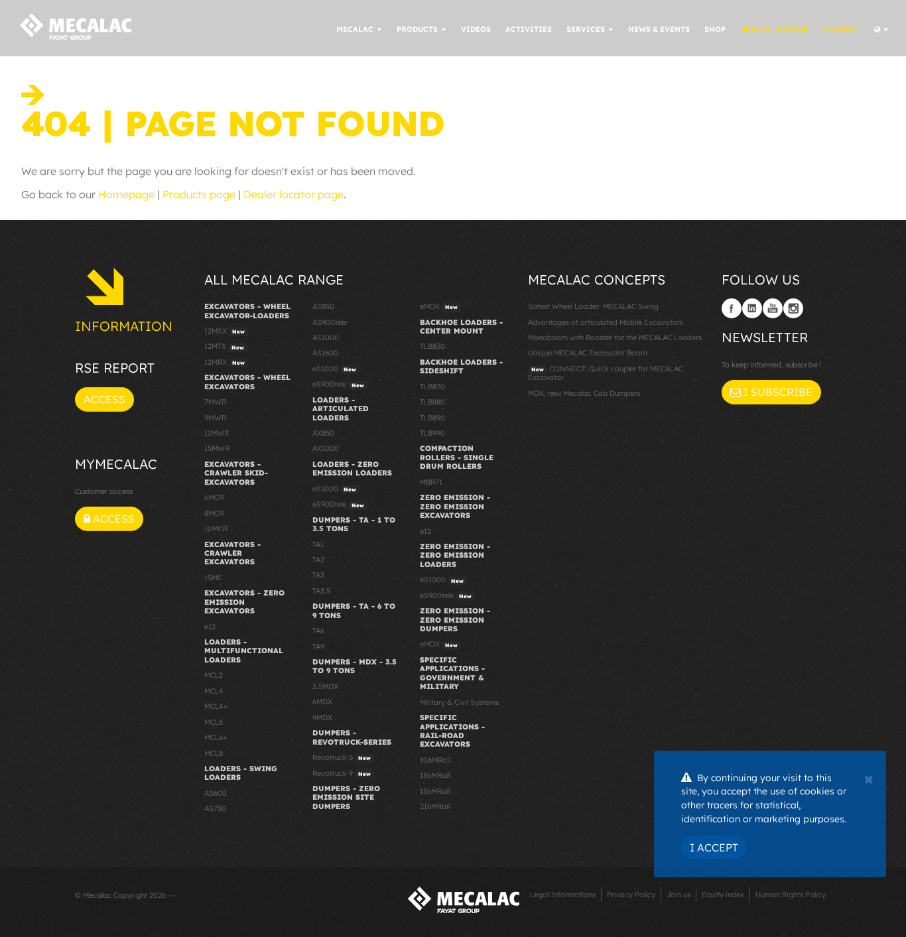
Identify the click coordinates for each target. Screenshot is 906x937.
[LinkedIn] (752, 308)
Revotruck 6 (341, 757)
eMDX (439, 306)
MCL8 (213, 753)
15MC (213, 577)
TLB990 (432, 433)
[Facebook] (732, 308)
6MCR (214, 497)
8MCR (214, 513)
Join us (678, 894)
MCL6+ (215, 737)
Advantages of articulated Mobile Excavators (605, 322)
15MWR (216, 448)
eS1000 (334, 368)
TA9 (318, 646)
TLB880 (432, 401)
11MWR (216, 433)
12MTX (224, 346)
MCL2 (213, 675)
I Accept (714, 847)
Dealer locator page (293, 194)
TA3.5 (321, 590)
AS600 (215, 793)
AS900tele (329, 322)
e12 (210, 626)
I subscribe (776, 392)
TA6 (318, 630)
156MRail (435, 791)
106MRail (435, 760)
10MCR (215, 528)
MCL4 (214, 691)
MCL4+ (216, 706)
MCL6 (213, 722)
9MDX (322, 717)
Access (104, 399)
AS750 (215, 808)
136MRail (435, 775)
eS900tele (338, 384)
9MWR (215, 417)
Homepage (126, 194)
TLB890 (432, 417)
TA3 (318, 575)
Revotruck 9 (341, 773)
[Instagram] (793, 308)
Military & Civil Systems (459, 702)
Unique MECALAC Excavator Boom (587, 352)
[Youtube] (773, 308)
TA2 (318, 559)
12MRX (224, 362)
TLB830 (432, 346)
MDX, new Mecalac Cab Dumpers (584, 393)
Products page (198, 194)
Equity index (723, 894)
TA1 (318, 544)
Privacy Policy (631, 894)
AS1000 (325, 337)
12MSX (224, 331)
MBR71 (431, 482)
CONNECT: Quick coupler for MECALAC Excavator (605, 373)
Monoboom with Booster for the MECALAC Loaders (615, 337)
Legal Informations (563, 894)
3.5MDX (325, 686)
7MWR (215, 401)
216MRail (435, 806)
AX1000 (325, 448)
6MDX (322, 701)
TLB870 (432, 386)
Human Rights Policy (790, 894)
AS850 (323, 306)
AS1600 (325, 352)
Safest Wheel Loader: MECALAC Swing (593, 306)
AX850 (323, 433)
